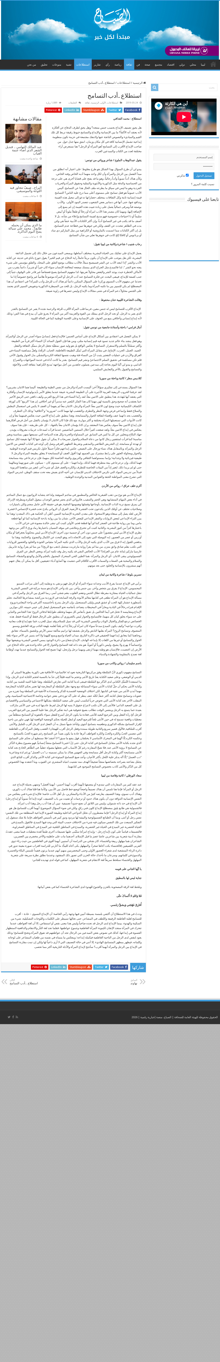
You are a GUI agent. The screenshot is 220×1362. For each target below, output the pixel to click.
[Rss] (16, 1017)
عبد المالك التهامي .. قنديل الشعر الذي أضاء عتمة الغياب (23, 150)
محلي (193, 64)
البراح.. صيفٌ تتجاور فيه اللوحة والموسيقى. (26, 189)
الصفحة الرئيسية (213, 64)
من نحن (31, 64)
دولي (182, 64)
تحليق (44, 64)
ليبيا (203, 64)
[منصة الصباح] (110, 30)
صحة (147, 64)
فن (138, 64)
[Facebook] (13, 1017)
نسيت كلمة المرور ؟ (202, 184)
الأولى (103, 102)
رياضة (118, 64)
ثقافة (129, 64)
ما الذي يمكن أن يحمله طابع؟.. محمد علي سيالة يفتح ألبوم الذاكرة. (25, 228)
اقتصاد (170, 64)
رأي (107, 64)
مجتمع (158, 64)
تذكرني (181, 175)
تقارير (97, 64)
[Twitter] (9, 1017)
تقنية (69, 64)
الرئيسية (138, 82)
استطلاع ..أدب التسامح (24, 982)
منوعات (56, 64)
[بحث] (154, 87)
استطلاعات (83, 64)
